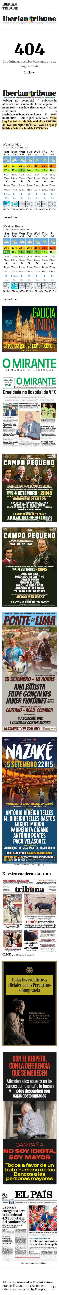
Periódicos (41, 1263)
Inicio (28, 72)
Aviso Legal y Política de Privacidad (29, 119)
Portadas (28, 1263)
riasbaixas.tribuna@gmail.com (21, 114)
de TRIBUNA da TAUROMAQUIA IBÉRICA (29, 123)
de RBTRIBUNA (39, 128)
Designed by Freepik (31, 1289)
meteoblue (9, 217)
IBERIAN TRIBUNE (10, 6)
